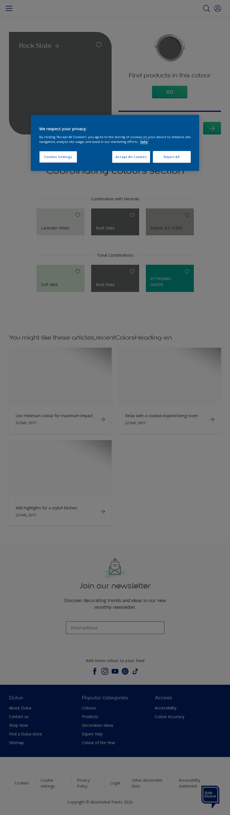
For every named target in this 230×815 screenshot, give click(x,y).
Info (144, 142)
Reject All (172, 157)
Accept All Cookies (131, 157)
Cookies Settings (58, 157)
